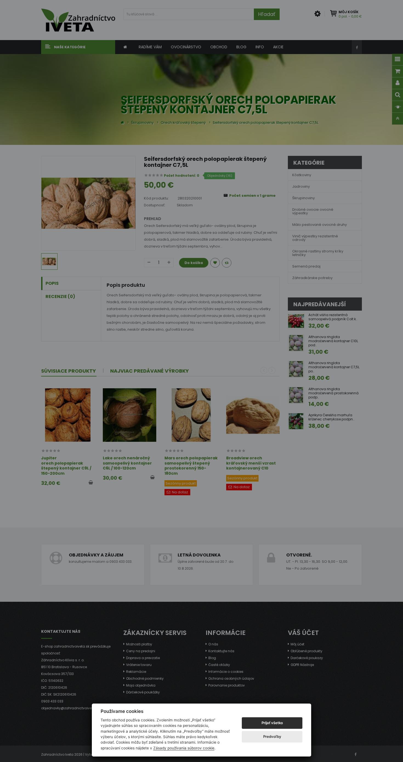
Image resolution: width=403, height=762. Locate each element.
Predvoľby (272, 736)
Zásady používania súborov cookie (183, 748)
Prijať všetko (272, 723)
